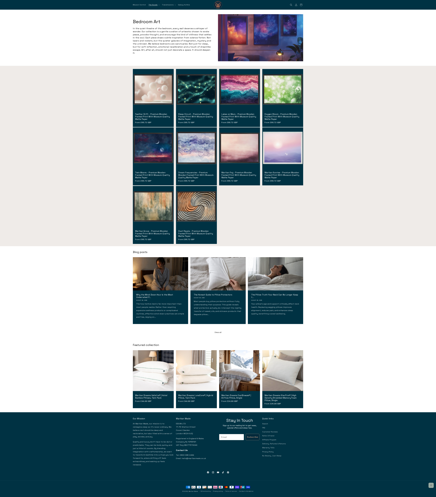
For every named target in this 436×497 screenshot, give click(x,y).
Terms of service (231, 491)
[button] (154, 4)
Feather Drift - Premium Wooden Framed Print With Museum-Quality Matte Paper (152, 116)
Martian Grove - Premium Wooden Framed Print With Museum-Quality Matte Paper (152, 233)
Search (265, 424)
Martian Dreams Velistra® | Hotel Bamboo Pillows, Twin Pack (151, 396)
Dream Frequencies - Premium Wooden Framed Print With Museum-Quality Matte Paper (196, 175)
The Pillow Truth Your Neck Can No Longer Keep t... (274, 295)
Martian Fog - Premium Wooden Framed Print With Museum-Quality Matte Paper (238, 175)
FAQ (263, 428)
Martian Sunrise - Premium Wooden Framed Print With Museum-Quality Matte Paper (282, 175)
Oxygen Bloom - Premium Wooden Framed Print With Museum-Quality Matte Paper (282, 116)
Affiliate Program (269, 440)
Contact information (246, 491)
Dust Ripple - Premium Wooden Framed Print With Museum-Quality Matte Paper (195, 233)
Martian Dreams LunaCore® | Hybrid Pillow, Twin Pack (195, 396)
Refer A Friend (268, 436)
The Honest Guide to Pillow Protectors (213, 294)
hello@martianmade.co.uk (194, 458)
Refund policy (206, 491)
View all (218, 332)
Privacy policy (218, 491)
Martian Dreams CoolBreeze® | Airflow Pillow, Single (236, 396)
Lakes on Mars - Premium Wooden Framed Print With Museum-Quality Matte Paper (238, 116)
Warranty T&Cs (268, 448)
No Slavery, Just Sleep (271, 456)
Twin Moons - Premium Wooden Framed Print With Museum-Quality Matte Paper (152, 175)
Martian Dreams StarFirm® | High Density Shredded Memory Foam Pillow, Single (281, 398)
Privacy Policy (268, 452)
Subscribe (252, 437)
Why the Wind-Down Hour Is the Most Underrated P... (154, 295)
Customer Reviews (270, 432)
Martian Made (193, 491)
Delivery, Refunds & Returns (274, 444)
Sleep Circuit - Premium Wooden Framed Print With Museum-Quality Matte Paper (195, 116)
